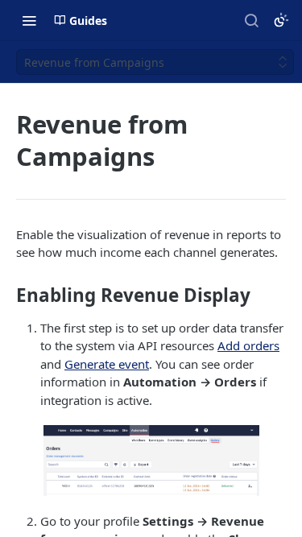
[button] (151, 460)
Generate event (106, 364)
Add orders (248, 345)
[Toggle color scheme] (281, 20)
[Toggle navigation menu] (29, 20)
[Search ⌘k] (251, 20)
